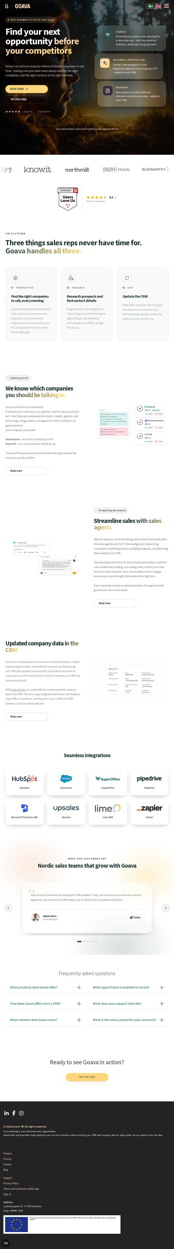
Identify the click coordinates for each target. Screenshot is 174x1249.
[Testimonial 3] (87, 941)
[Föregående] (8, 908)
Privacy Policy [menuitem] (11, 1183)
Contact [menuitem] (7, 1164)
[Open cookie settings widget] (6, 1243)
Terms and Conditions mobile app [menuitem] (21, 1189)
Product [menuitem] (7, 1153)
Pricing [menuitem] (7, 1159)
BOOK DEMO (19, 89)
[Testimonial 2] (82, 941)
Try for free (87, 1077)
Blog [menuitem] (5, 1170)
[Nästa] (166, 908)
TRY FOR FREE (18, 99)
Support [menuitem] (7, 1178)
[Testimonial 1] (78, 941)
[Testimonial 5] (93, 941)
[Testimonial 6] (96, 941)
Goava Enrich (18, 689)
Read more (16, 471)
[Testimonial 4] (90, 941)
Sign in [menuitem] (7, 1194)
